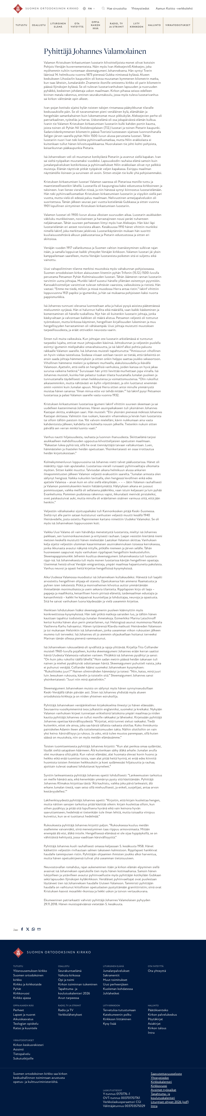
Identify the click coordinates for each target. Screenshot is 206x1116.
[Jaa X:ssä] (27, 929)
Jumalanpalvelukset (116, 971)
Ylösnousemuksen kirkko (30, 971)
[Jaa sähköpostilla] (39, 929)
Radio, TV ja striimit (116, 25)
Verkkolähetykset (70, 1014)
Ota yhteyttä (77, 25)
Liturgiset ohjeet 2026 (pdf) (170, 1102)
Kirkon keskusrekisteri (28, 1045)
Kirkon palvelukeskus (162, 1014)
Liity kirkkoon (136, 25)
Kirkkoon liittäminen (117, 1019)
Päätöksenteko (158, 1010)
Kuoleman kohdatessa (118, 989)
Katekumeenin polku (117, 1014)
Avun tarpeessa (68, 998)
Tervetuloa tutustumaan (119, 1010)
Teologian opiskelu (25, 1023)
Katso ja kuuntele (25, 1028)
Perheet (18, 1010)
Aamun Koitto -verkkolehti (174, 8)
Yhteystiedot (140, 8)
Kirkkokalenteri (161, 1082)
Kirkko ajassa (22, 998)
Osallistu (39, 25)
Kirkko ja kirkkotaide (27, 984)
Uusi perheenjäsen (115, 984)
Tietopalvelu (21, 1054)
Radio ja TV (65, 1010)
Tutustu (21, 25)
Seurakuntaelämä (69, 971)
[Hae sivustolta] (103, 8)
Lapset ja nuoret (24, 1014)
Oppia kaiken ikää (95, 25)
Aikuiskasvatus (23, 1019)
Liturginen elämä (58, 25)
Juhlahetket (111, 993)
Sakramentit (111, 975)
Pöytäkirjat (155, 1019)
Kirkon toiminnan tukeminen (77, 984)
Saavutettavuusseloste (166, 1074)
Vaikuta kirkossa (69, 975)
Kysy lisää (109, 1023)
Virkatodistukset (177, 25)
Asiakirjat (154, 1023)
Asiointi (18, 1049)
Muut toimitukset (115, 980)
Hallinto (154, 25)
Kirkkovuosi (21, 993)
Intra (151, 1033)
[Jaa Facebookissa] (22, 929)
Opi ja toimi (66, 980)
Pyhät (17, 989)
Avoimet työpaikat (163, 1090)
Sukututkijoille (23, 1058)
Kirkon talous (157, 1028)
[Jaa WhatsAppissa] (33, 929)
